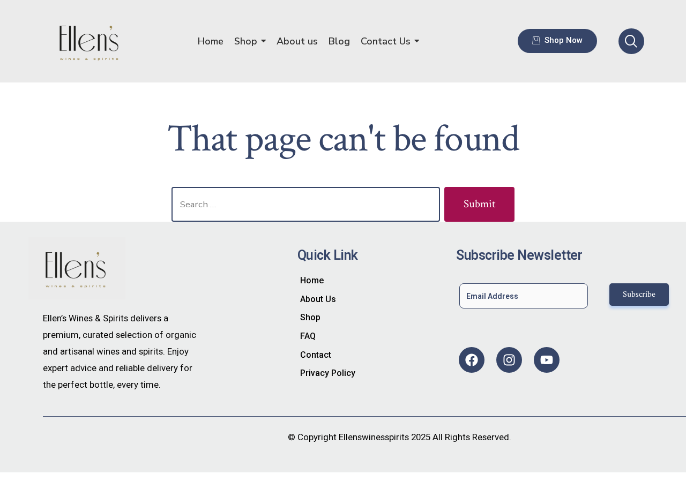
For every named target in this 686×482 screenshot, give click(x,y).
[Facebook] (471, 360)
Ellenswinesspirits (374, 437)
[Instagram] (509, 360)
